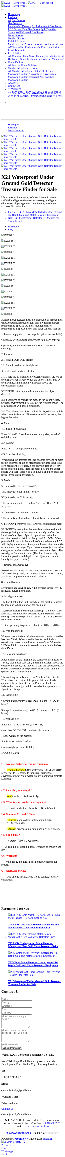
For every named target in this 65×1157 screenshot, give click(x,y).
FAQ (10, 229)
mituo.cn (47, 1138)
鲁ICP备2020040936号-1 (19, 1133)
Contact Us (7, 1108)
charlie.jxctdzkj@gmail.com (36, 1126)
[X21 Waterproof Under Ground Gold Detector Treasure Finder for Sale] (36, 974)
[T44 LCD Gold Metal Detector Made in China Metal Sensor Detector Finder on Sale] (36, 917)
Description (14, 226)
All (9, 20)
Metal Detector (16, 130)
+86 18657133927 (51, 1123)
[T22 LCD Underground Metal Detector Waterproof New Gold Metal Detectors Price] (36, 937)
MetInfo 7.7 (21, 1138)
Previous (35, 213)
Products (12, 127)
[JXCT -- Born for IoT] (32, 4)
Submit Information (12, 1048)
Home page (14, 14)
